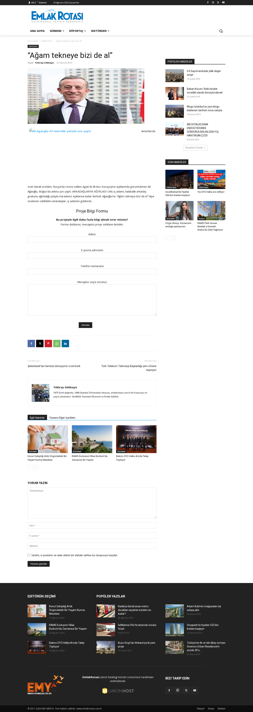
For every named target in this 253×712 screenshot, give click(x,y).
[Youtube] (223, 3)
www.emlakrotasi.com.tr (89, 708)
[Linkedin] (65, 343)
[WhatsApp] (57, 343)
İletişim (200, 708)
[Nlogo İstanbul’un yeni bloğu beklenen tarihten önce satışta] (174, 111)
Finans (202, 218)
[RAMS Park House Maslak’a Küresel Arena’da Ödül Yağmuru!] (211, 210)
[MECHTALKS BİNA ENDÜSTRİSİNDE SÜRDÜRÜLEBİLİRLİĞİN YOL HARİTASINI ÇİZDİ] (174, 129)
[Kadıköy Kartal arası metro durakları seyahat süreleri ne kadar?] (105, 610)
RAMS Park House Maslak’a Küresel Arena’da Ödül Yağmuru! (210, 226)
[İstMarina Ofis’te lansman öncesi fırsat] (105, 629)
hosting (112, 677)
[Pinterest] (48, 343)
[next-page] (36, 467)
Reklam (221, 708)
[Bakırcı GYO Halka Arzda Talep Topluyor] (136, 439)
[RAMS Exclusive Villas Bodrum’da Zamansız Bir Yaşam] (92, 439)
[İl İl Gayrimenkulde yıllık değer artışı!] (174, 75)
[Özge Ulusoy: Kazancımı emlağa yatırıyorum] (179, 210)
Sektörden (46, 41)
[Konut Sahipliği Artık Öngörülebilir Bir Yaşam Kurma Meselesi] (48, 439)
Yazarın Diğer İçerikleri (62, 417)
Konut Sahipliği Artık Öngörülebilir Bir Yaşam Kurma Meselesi (67, 610)
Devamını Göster (194, 147)
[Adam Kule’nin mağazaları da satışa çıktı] (174, 610)
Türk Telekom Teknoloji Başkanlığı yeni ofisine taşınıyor (129, 368)
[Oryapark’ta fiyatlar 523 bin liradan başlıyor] (174, 629)
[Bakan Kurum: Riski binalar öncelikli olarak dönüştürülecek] (174, 93)
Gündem (33, 451)
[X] (218, 3)
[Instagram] (213, 3)
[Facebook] (208, 3)
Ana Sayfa (33, 41)
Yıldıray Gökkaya (44, 62)
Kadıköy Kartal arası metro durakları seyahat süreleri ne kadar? (134, 610)
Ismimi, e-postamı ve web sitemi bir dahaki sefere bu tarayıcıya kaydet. (74, 555)
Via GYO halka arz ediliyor (210, 191)
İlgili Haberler (37, 417)
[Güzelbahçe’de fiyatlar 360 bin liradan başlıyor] (179, 179)
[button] (221, 30)
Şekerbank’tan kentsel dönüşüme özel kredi (54, 366)
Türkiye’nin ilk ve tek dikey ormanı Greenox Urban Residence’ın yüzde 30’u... (206, 646)
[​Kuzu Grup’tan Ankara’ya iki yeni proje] (105, 647)
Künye (211, 708)
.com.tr (94, 677)
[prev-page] (30, 467)
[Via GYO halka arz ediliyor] (211, 179)
